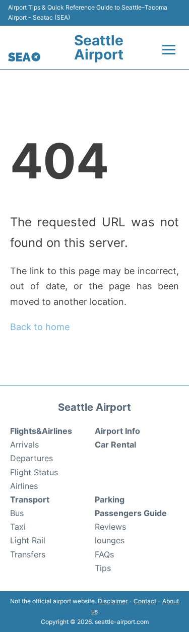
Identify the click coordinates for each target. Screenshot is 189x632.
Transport (29, 499)
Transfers (27, 554)
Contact (145, 601)
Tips (103, 568)
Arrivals (24, 444)
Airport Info (117, 431)
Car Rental (115, 444)
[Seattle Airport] (24, 56)
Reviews (110, 527)
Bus (17, 513)
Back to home (40, 327)
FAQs (104, 554)
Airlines (24, 486)
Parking (109, 499)
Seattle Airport (98, 47)
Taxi (18, 527)
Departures (31, 458)
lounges (109, 540)
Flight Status (34, 472)
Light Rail (27, 540)
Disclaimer (113, 601)
